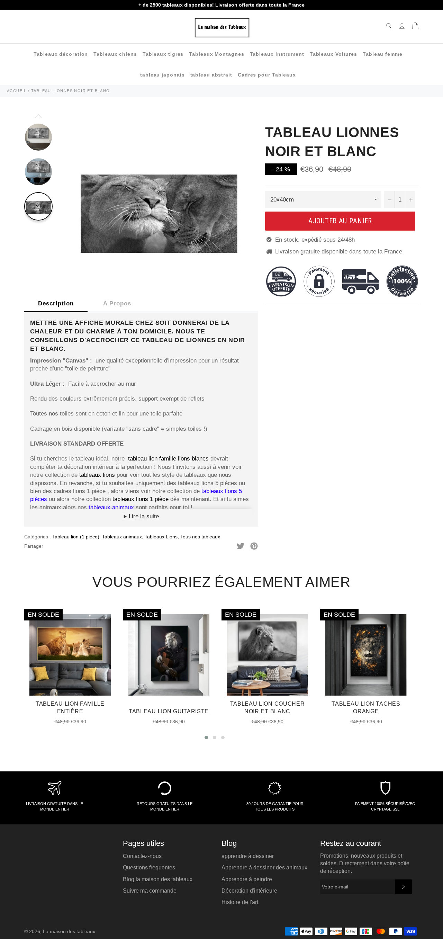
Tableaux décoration (61, 54)
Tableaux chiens (115, 54)
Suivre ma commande (150, 891)
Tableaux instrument (277, 54)
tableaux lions (97, 475)
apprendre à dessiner (248, 856)
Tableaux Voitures (333, 54)
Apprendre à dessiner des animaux (264, 867)
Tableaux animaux (122, 536)
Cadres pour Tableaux (267, 75)
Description (56, 303)
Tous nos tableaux (200, 536)
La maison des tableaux (69, 931)
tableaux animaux (112, 507)
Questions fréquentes (149, 867)
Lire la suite (143, 516)
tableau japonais (162, 75)
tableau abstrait (211, 75)
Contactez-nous (142, 856)
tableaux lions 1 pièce (140, 499)
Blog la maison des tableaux (157, 879)
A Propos (117, 303)
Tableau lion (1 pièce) (75, 536)
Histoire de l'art (240, 902)
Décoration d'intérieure (249, 891)
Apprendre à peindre (247, 879)
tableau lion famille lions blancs (168, 458)
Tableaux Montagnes (216, 54)
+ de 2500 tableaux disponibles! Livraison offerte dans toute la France (221, 5)
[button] (206, 737)
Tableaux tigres (163, 54)
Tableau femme (383, 54)
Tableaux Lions (161, 536)
